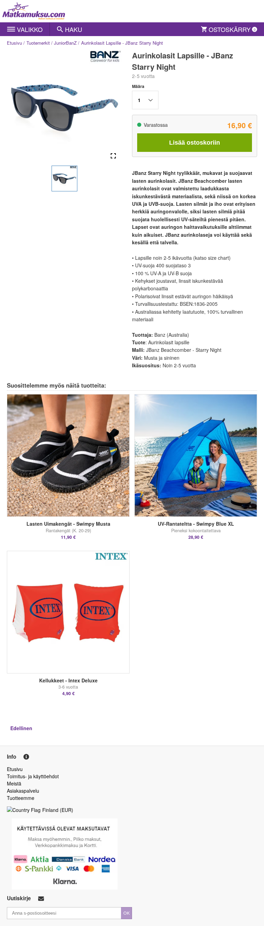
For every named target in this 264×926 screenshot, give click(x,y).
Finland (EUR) (57, 809)
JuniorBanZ (65, 43)
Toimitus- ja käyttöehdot (33, 776)
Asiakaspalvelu (23, 790)
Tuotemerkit (38, 43)
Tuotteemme (20, 797)
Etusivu (14, 43)
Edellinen (21, 728)
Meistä (14, 783)
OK (126, 913)
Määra (138, 86)
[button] (64, 178)
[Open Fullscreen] (113, 156)
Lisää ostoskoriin (194, 142)
